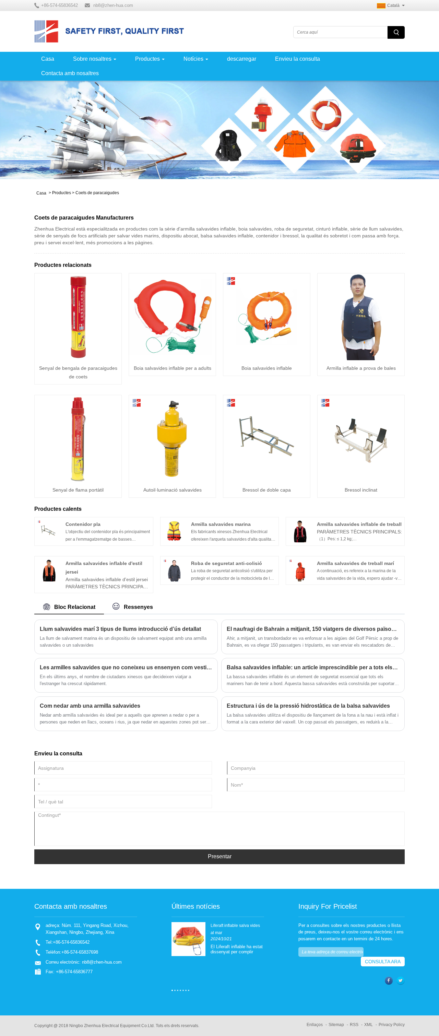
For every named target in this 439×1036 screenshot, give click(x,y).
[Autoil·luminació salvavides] (172, 438)
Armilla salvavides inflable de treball (359, 524)
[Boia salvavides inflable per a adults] (172, 316)
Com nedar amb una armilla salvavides (90, 706)
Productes (147, 59)
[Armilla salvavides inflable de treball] (299, 530)
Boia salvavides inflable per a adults (172, 368)
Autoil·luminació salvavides (172, 490)
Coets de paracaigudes (97, 192)
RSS (354, 1024)
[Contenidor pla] (48, 530)
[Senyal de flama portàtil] (78, 438)
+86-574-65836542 (71, 942)
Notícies (193, 59)
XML (368, 1024)
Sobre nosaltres (92, 59)
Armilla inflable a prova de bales (361, 368)
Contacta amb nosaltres (70, 73)
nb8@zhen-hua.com (113, 5)
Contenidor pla (83, 524)
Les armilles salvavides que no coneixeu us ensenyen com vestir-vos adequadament (126, 667)
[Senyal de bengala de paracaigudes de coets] (78, 316)
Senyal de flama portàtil (78, 490)
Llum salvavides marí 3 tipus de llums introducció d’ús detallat (120, 629)
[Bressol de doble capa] (266, 438)
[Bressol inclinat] (361, 438)
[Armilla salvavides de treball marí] (299, 569)
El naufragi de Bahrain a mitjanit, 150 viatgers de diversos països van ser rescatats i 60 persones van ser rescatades (313, 629)
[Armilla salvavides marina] (174, 530)
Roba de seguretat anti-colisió (226, 563)
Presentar (220, 856)
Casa (47, 59)
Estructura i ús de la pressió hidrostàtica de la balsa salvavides (308, 706)
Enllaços (315, 1024)
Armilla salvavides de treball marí (355, 563)
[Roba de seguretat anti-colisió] (174, 569)
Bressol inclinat (361, 490)
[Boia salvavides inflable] (266, 316)
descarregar (241, 59)
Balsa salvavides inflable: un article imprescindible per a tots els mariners (313, 667)
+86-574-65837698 (79, 952)
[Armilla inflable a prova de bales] (361, 316)
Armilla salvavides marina (221, 524)
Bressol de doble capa (266, 490)
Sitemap (336, 1024)
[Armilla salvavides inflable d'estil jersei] (48, 569)
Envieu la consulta (297, 59)
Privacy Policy (392, 1024)
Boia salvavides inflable (266, 368)
